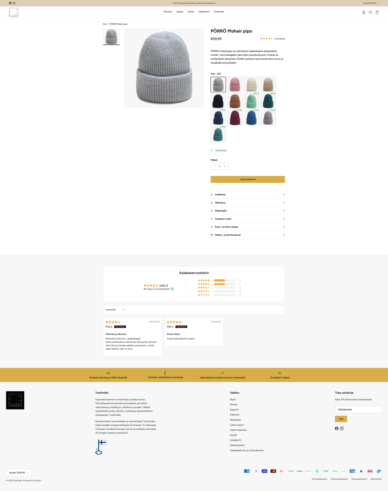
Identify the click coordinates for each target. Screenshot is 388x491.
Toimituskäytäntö (319, 479)
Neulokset (235, 419)
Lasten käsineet (238, 429)
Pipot (233, 399)
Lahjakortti (203, 11)
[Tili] (363, 12)
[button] (204, 280)
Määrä (214, 160)
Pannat (233, 404)
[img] (113, 322)
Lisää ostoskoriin (248, 179)
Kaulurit (234, 409)
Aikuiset (168, 11)
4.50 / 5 (163, 285)
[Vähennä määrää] (213, 166)
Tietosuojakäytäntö (339, 479)
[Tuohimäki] (13, 12)
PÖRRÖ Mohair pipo (118, 24)
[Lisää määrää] (225, 166)
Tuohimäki (219, 11)
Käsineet (234, 414)
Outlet (190, 11)
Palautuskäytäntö (359, 479)
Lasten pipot (237, 424)
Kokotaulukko (237, 445)
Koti (105, 24)
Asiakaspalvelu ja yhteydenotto (247, 450)
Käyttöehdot (376, 479)
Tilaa (341, 419)
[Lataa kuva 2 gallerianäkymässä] (164, 68)
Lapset (179, 11)
